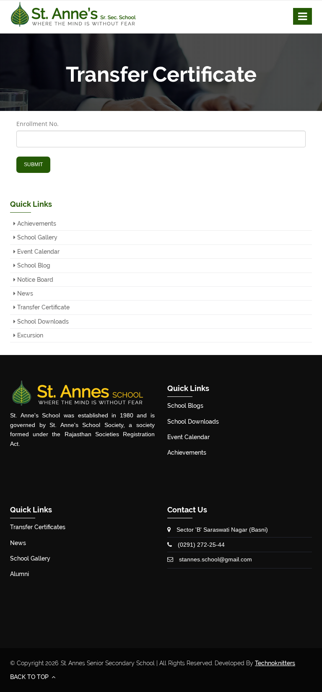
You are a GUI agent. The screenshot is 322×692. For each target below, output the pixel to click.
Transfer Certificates (37, 527)
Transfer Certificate (43, 307)
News (24, 293)
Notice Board (34, 279)
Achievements (36, 223)
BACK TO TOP (30, 677)
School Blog (33, 265)
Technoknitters (275, 663)
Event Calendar (38, 251)
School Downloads (42, 321)
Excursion (29, 335)
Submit (33, 164)
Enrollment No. (37, 124)
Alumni (19, 574)
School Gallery (36, 237)
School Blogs (185, 405)
